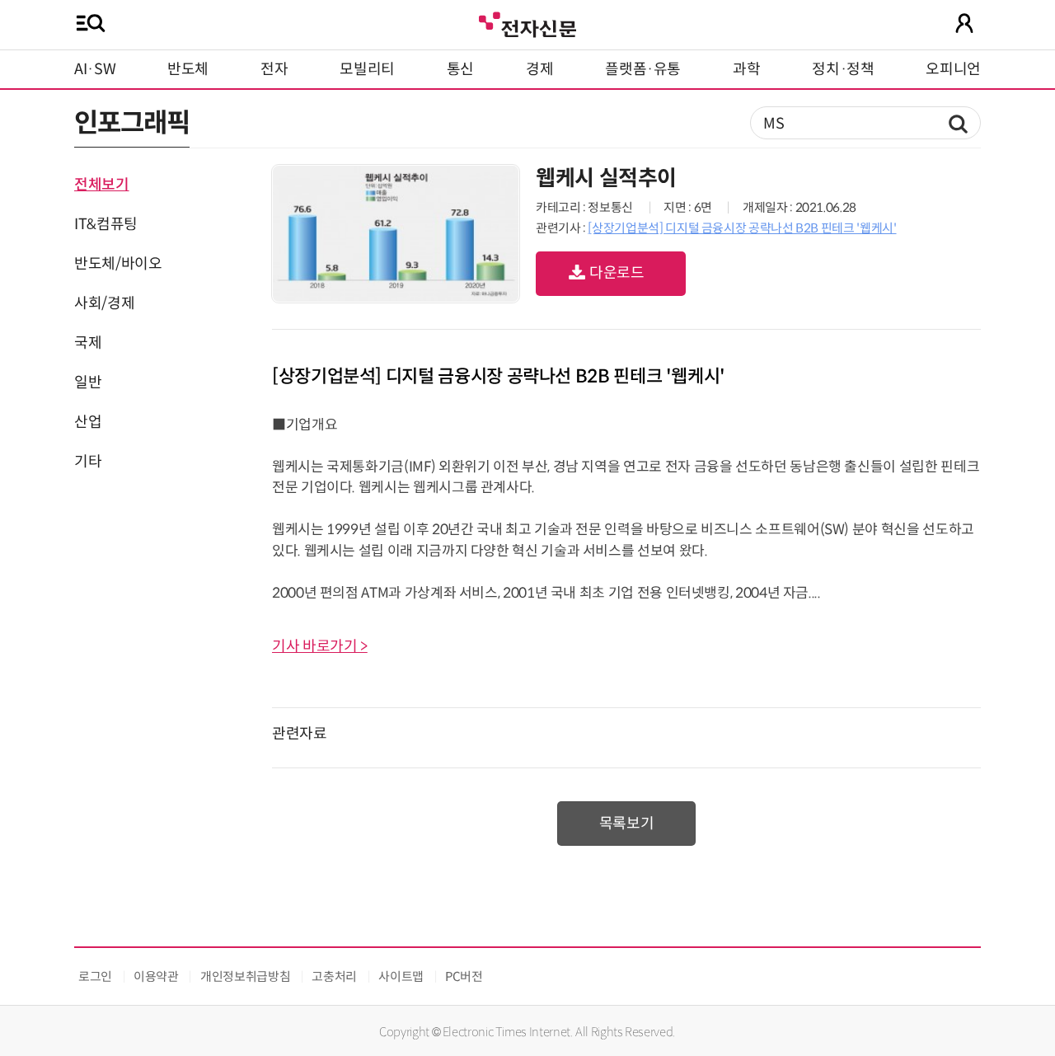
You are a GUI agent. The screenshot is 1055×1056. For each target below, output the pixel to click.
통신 (460, 69)
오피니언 (953, 69)
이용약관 (156, 976)
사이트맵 (401, 976)
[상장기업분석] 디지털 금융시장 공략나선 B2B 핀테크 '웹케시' (742, 228)
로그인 (95, 976)
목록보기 (626, 823)
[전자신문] (527, 22)
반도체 (188, 69)
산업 (87, 422)
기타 (87, 462)
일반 (87, 382)
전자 (274, 69)
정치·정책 (843, 69)
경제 (539, 69)
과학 (746, 69)
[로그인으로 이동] (964, 23)
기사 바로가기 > (320, 646)
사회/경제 (104, 303)
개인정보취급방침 (245, 976)
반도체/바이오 (118, 264)
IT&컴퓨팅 (106, 224)
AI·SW (94, 69)
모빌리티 (367, 69)
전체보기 (101, 185)
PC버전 (464, 976)
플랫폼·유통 (643, 69)
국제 (87, 343)
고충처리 (334, 976)
